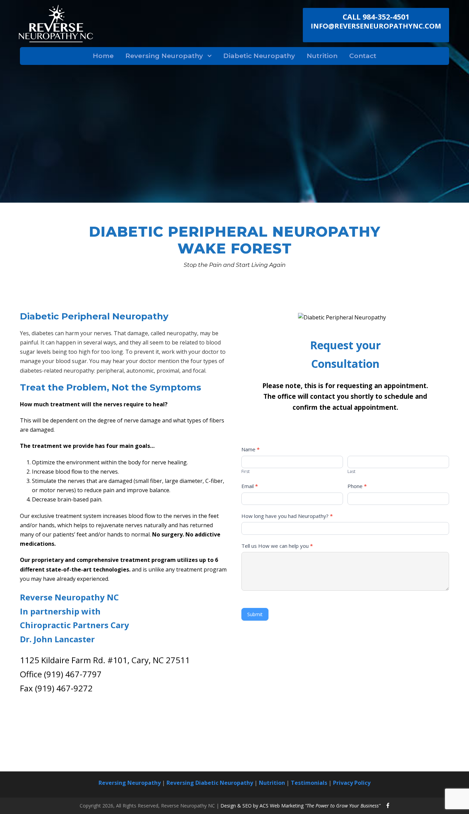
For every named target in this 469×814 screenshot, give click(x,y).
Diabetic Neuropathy (259, 56)
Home (103, 56)
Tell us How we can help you (277, 545)
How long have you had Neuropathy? (287, 515)
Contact (362, 56)
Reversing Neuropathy (164, 56)
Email (249, 486)
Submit (255, 614)
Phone (357, 486)
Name (250, 449)
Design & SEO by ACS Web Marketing (300, 805)
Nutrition (322, 56)
